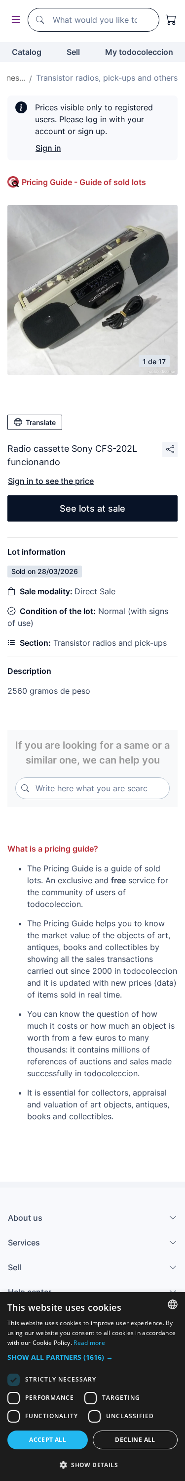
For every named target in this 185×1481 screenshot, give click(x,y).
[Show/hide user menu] (14, 20)
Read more (89, 1342)
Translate (41, 422)
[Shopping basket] (171, 19)
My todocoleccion (139, 52)
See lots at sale (92, 508)
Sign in (48, 148)
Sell (73, 52)
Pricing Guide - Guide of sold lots (84, 182)
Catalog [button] (26, 52)
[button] (92, 1357)
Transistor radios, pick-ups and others (107, 78)
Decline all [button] (135, 1439)
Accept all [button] (47, 1439)
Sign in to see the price (51, 481)
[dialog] (92, 1386)
